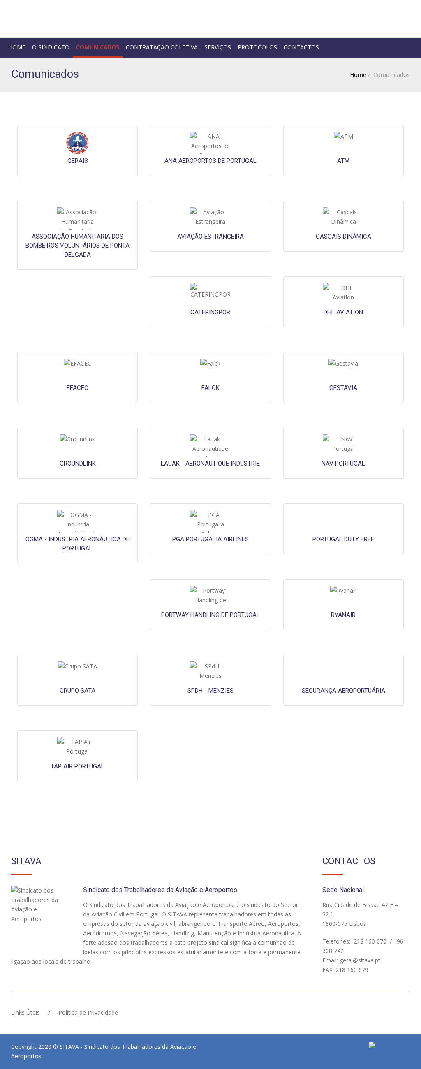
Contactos (301, 47)
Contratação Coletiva (162, 47)
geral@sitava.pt (359, 960)
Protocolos (257, 47)
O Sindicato (50, 47)
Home (16, 47)
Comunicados (97, 47)
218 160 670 (369, 941)
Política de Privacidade (88, 1012)
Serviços (217, 47)
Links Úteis (25, 1012)
